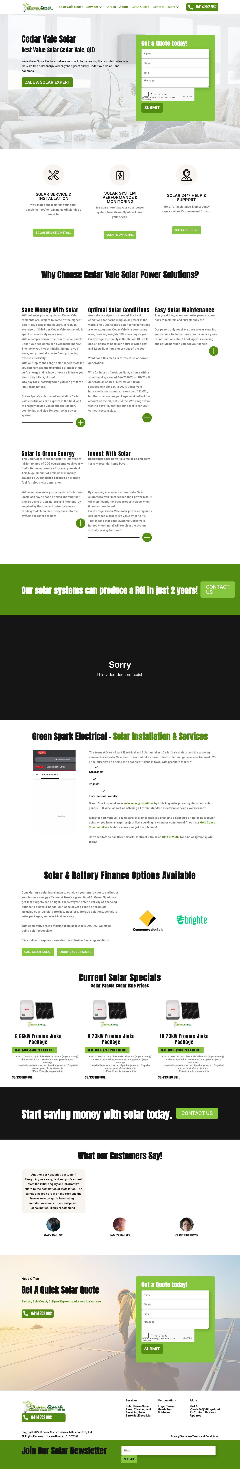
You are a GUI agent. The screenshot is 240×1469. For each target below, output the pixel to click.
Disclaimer (185, 1436)
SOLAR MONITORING (120, 234)
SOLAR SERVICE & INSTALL (53, 232)
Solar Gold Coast (71, 7)
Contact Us (201, 1412)
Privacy (175, 1436)
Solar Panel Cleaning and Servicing (138, 1409)
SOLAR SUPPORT (186, 230)
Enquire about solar (75, 952)
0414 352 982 (170, 837)
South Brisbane (166, 1411)
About (123, 7)
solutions (139, 803)
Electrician (145, 1415)
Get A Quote (140, 7)
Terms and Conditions (205, 1436)
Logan (162, 1406)
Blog (209, 1409)
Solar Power (134, 1406)
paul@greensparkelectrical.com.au (77, 1301)
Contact (158, 7)
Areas (111, 7)
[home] (37, 7)
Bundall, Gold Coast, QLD (38, 1301)
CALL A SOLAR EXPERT (47, 82)
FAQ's (202, 1409)
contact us (218, 589)
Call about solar (37, 952)
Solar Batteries (135, 1414)
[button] (95, 7)
